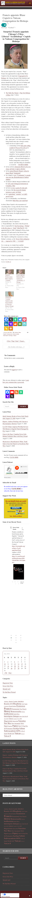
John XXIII (6, 718)
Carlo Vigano (24, 704)
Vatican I (23, 733)
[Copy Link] (6, 328)
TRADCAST (6, 689)
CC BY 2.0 (8, 262)
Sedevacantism (10, 730)
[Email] (20, 324)
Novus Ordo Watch (9, 528)
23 (25, 666)
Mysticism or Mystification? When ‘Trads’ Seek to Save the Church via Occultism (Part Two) (16, 444)
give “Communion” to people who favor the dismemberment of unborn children (18, 177)
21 (18, 666)
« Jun (5, 673)
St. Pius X (23, 731)
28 (18, 668)
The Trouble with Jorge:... (16, 347)
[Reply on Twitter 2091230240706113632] (6, 583)
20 (15, 666)
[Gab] (15, 319)
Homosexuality (16, 334)
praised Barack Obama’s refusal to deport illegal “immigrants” (17, 172)
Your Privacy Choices (12, 894)
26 (11, 668)
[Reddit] (15, 324)
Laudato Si (15, 718)
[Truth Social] (11, 324)
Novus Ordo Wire (8, 332)
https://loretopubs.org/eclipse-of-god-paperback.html (12, 548)
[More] (11, 328)
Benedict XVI (8, 704)
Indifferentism (8, 714)
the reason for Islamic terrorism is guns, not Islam (16, 191)
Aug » (10, 673)
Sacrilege (11, 335)
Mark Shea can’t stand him (20, 200)
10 (5, 664)
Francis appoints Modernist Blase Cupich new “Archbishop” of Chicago (20, 278)
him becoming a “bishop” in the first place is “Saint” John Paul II (15, 227)
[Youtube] (12, 392)
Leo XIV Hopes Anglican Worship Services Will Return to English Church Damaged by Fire (15, 429)
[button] (5, 25)
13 (15, 664)
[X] (11, 319)
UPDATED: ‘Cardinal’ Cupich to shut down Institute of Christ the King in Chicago (9, 301)
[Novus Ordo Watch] (14, 2)
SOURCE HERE (23, 165)
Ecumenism (21, 706)
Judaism (11, 718)
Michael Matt (15, 721)
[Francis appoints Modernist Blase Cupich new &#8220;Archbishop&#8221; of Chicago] (20, 271)
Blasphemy (17, 703)
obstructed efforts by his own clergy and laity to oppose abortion (18, 168)
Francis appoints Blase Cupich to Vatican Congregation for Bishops (15, 18)
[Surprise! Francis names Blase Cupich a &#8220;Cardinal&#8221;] (9, 271)
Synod (5, 733)
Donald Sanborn (12, 706)
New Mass (7, 723)
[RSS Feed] (16, 392)
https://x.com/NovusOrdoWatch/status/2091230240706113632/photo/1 (12, 559)
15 (22, 664)
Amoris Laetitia (13, 701)
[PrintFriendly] (24, 324)
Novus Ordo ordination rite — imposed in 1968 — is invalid (15, 240)
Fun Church (23, 709)
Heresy (7, 711)
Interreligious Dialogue (11, 716)
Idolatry (23, 711)
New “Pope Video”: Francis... (16, 341)
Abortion (16, 332)
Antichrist (21, 701)
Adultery (6, 701)
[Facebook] (6, 319)
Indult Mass (16, 714)
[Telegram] (20, 319)
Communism (6, 706)
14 (18, 664)
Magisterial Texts (8, 683)
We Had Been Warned (9, 692)
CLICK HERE (14, 457)
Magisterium (8, 721)
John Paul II (5, 335)
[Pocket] (24, 319)
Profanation (9, 728)
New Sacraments (16, 723)
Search (23, 406)
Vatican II (7, 736)
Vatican (14, 335)
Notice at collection (5, 896)
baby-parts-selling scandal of (19, 147)
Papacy (15, 725)
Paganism (10, 726)
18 (8, 666)
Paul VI (20, 726)
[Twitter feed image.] (12, 572)
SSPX (18, 731)
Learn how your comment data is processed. (16, 381)
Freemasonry (9, 334)
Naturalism (22, 721)
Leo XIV (20, 718)
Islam (20, 716)
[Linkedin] (6, 324)
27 (15, 668)
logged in (14, 370)
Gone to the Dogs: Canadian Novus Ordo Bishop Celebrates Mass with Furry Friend (15, 435)
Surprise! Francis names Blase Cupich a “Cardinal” (9, 277)
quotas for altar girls (19, 188)
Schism (22, 728)
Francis (8, 708)
